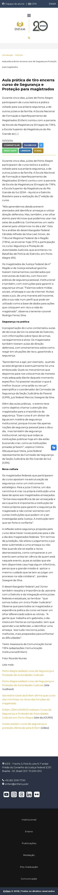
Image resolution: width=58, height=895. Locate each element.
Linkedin (25, 150)
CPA (34, 4)
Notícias (19, 55)
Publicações (29, 843)
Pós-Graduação (29, 867)
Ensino (29, 831)
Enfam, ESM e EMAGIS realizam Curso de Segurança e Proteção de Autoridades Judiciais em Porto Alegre (26, 713)
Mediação (29, 855)
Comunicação (29, 878)
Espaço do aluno (14, 4)
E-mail (38, 150)
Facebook (30, 145)
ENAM (52, 4)
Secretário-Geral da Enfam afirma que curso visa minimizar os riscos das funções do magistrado (28, 699)
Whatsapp (10, 150)
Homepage (7, 55)
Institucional (29, 819)
